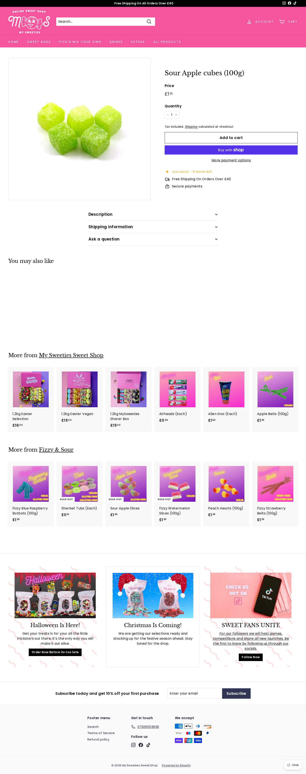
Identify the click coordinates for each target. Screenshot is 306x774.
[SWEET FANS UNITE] (250, 595)
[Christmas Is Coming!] (153, 595)
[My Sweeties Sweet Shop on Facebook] (141, 744)
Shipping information (110, 227)
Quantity (173, 106)
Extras (138, 42)
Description (100, 214)
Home (13, 42)
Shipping (191, 127)
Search (93, 726)
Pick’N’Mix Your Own (80, 42)
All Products (167, 42)
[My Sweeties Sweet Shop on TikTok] (148, 744)
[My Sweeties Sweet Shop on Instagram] (133, 744)
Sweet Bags (39, 42)
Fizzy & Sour (56, 450)
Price (169, 85)
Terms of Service (101, 733)
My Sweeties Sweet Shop (71, 355)
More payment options (231, 160)
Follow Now (251, 657)
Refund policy (98, 739)
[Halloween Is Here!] (55, 595)
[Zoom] (80, 129)
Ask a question (104, 239)
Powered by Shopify (176, 765)
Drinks (116, 42)
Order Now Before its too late (55, 652)
